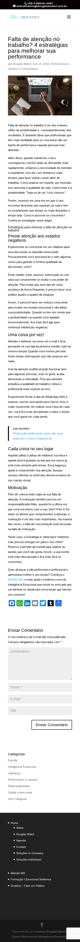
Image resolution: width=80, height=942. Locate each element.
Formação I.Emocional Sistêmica (31, 879)
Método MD (15, 579)
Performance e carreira (22, 779)
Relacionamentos (19, 786)
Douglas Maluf (21, 63)
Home (14, 822)
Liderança (14, 773)
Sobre (20, 827)
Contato (21, 846)
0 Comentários (29, 68)
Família (12, 760)
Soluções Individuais (28, 859)
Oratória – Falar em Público (28, 885)
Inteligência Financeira (22, 766)
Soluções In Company (29, 853)
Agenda (21, 840)
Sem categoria (17, 799)
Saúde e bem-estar (20, 792)
